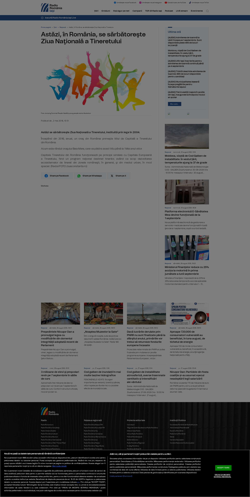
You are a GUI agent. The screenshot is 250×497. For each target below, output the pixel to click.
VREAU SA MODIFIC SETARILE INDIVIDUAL (222, 476)
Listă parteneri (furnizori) (121, 476)
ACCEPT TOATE (223, 468)
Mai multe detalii (59, 466)
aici (78, 482)
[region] (125, 473)
